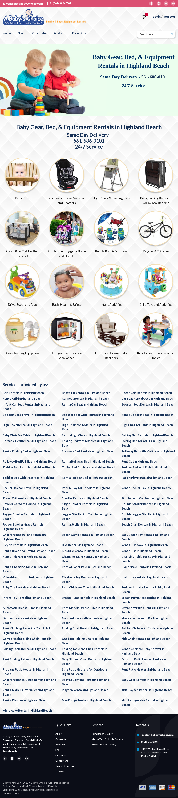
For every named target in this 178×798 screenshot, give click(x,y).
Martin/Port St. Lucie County (107, 739)
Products (59, 33)
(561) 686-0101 (149, 741)
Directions (79, 33)
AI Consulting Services (31, 790)
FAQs (58, 749)
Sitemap (59, 771)
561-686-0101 (154, 76)
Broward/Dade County (104, 744)
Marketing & (10, 790)
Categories (39, 33)
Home (7, 33)
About (21, 33)
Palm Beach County (102, 733)
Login (157, 17)
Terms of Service (64, 766)
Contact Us (61, 760)
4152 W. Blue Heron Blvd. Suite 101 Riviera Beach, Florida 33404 (155, 752)
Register (169, 17)
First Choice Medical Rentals (40, 786)
